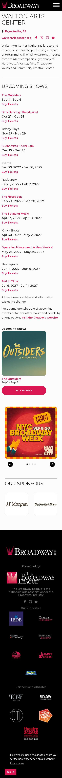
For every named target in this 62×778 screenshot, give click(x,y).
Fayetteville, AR (15, 31)
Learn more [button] (17, 763)
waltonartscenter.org (16, 37)
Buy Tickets (10, 104)
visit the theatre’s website (40, 317)
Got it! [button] (10, 772)
